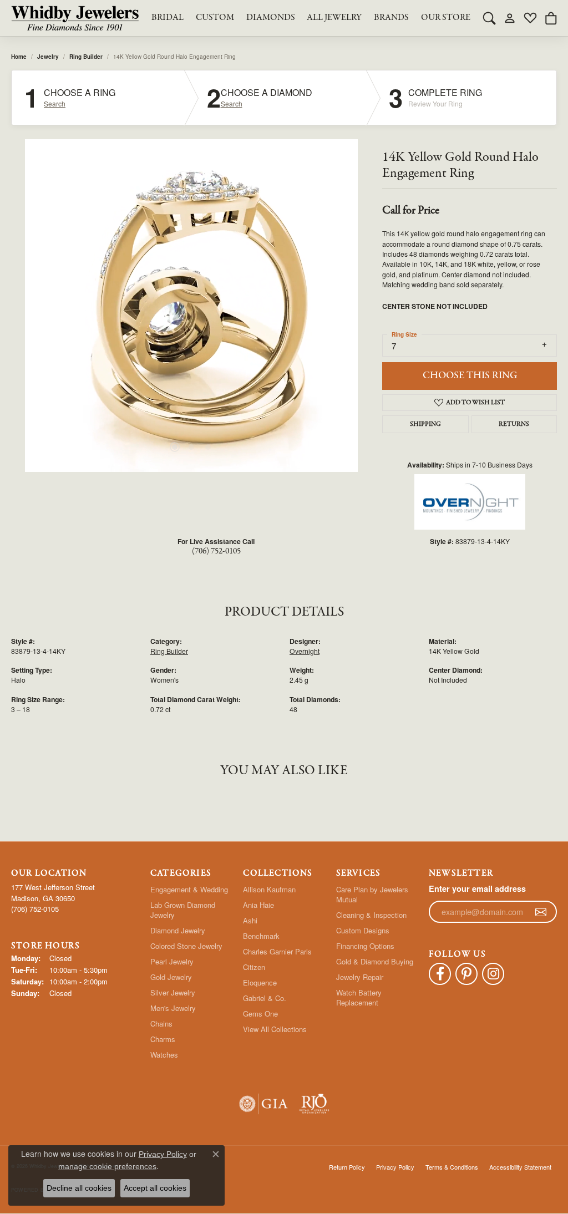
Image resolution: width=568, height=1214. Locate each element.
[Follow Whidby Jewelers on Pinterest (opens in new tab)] (466, 974)
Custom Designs (362, 930)
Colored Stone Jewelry (186, 946)
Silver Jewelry (172, 992)
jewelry (48, 56)
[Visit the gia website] (263, 1104)
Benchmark (261, 936)
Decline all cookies (79, 1187)
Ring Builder (86, 56)
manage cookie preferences (107, 1166)
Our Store (445, 18)
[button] (489, 18)
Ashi (250, 920)
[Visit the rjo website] (314, 1104)
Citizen (254, 967)
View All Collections (275, 1029)
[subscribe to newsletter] (541, 912)
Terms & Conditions (451, 1166)
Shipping (425, 424)
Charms (162, 1039)
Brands (391, 18)
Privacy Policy (395, 1166)
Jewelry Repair (359, 977)
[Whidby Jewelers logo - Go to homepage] (75, 18)
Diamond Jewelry (177, 930)
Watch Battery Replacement (359, 997)
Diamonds (270, 18)
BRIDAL (167, 18)
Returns (514, 424)
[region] (191, 305)
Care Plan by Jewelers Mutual (372, 894)
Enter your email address (477, 888)
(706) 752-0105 (216, 551)
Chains (161, 1023)
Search (54, 104)
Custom (215, 18)
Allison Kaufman (269, 889)
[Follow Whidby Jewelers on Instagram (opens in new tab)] (493, 974)
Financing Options (365, 946)
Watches (164, 1054)
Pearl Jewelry (172, 961)
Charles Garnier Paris (277, 951)
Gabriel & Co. (264, 998)
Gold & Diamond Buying (374, 961)
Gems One (260, 1013)
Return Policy (347, 1166)
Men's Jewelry (173, 1008)
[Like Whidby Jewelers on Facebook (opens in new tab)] (440, 974)
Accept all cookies (155, 1187)
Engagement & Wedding (189, 889)
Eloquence (260, 982)
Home (19, 56)
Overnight (305, 651)
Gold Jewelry (171, 977)
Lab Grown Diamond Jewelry (182, 910)
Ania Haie (258, 905)
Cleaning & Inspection (371, 915)
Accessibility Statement (520, 1166)
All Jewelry (334, 18)
